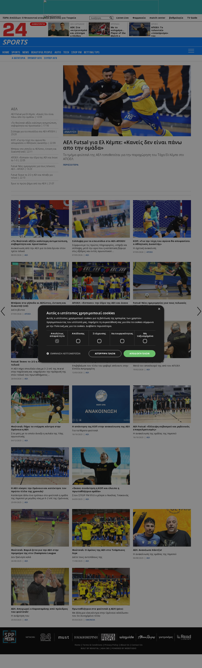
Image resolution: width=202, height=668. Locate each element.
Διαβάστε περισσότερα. (99, 326)
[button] (63, 353)
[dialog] (101, 334)
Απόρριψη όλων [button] (105, 353)
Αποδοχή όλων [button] (139, 353)
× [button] (159, 309)
